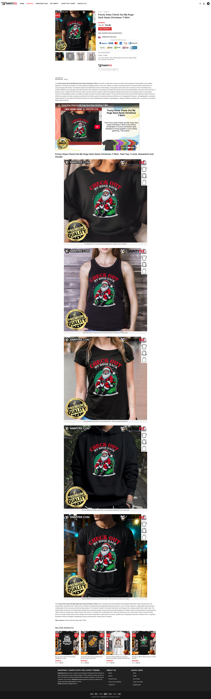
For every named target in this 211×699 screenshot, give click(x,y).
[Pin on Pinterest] (108, 69)
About (110, 673)
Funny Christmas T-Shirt (107, 57)
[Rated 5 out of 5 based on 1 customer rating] (118, 22)
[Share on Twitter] (102, 69)
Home (22, 3)
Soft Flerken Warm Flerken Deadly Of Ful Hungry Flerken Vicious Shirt (91, 657)
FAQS (134, 676)
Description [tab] (59, 79)
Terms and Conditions (114, 682)
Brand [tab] (66, 79)
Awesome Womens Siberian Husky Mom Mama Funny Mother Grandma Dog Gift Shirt (118, 657)
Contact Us (81, 3)
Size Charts (136, 679)
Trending (29, 3)
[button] (200, 3)
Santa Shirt (103, 59)
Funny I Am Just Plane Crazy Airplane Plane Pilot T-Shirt (123, 604)
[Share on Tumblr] (117, 69)
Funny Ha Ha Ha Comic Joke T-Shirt (75, 620)
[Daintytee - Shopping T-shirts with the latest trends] (9, 3)
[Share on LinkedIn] (114, 69)
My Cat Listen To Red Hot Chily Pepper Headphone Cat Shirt (65, 657)
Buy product (105, 28)
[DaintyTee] (105, 65)
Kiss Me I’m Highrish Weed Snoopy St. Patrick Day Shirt (144, 657)
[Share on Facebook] (99, 69)
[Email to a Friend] (105, 69)
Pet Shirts (54, 3)
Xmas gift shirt (110, 59)
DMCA (110, 676)
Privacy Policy (112, 679)
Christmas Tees (42, 3)
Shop (134, 673)
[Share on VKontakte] (111, 69)
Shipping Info (137, 684)
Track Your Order (138, 682)
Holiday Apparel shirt (118, 57)
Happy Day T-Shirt (68, 3)
